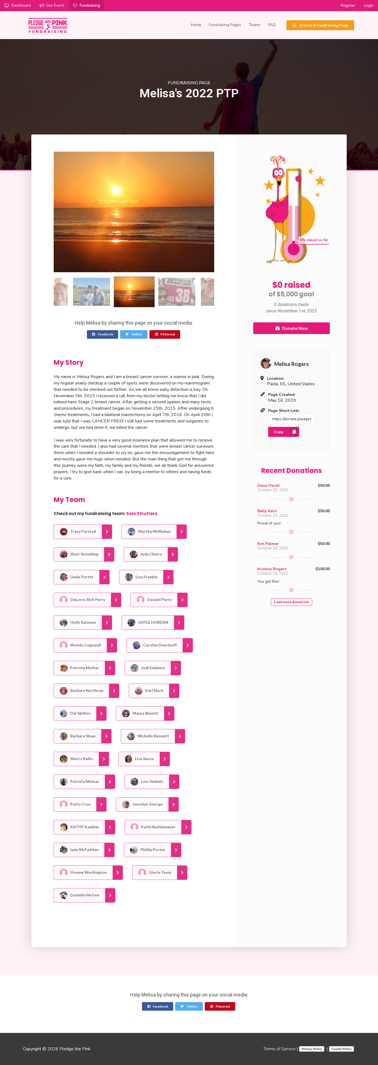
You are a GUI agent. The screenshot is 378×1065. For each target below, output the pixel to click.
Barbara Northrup (86, 690)
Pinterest (167, 334)
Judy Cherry (150, 554)
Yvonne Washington (88, 872)
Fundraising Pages (225, 24)
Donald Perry (159, 599)
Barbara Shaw (82, 735)
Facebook (105, 334)
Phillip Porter (152, 849)
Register (348, 5)
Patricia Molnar (84, 667)
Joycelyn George (147, 804)
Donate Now (295, 328)
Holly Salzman (82, 622)
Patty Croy (79, 804)
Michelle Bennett (153, 735)
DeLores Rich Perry (87, 599)
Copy (278, 431)
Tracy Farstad (82, 531)
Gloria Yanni (159, 872)
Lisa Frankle (146, 576)
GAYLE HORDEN (152, 622)
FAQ (272, 24)
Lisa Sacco (144, 758)
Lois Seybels (151, 781)
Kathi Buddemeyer (157, 826)
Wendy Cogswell (85, 645)
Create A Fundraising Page (323, 25)
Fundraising (90, 5)
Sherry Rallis (81, 758)
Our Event (55, 5)
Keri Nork (153, 690)
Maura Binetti (145, 713)
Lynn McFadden (84, 849)
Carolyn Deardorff (159, 645)
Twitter (136, 334)
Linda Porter (81, 576)
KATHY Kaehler (84, 826)
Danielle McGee (84, 895)
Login (369, 5)
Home (196, 24)
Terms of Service (279, 1049)
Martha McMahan (154, 531)
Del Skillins (79, 713)
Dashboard (21, 5)
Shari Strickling (83, 554)
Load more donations (291, 602)
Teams (254, 24)
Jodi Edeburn (152, 667)
